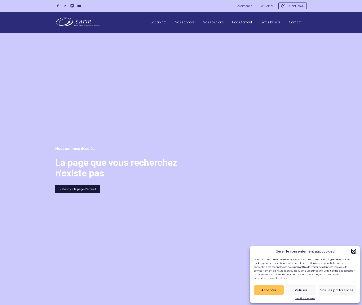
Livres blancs (271, 22)
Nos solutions (213, 22)
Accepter (269, 290)
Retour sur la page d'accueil (78, 189)
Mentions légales (305, 298)
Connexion (295, 6)
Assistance (244, 6)
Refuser (301, 290)
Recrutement (242, 22)
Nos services (185, 22)
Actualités (267, 6)
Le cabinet (158, 22)
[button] (354, 251)
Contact (295, 22)
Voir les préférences (336, 290)
